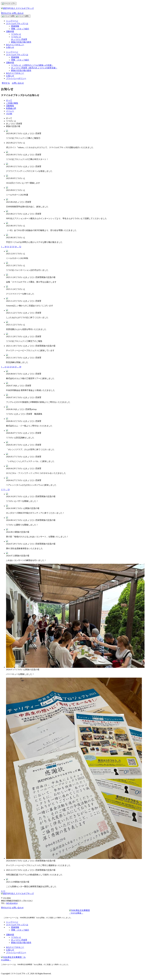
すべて (9, 100)
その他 (9, 114)
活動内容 (10, 31)
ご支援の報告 (12, 103)
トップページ (12, 21)
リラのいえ (16, 34)
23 (11, 367)
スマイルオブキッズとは (17, 23)
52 (20, 247)
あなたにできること (15, 45)
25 (16, 367)
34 (16, 247)
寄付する (6, 83)
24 (13, 367)
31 (8, 247)
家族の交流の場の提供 (21, 42)
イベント (10, 111)
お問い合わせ (18, 13)
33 (13, 247)
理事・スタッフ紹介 (20, 29)
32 (11, 247)
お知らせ (10, 47)
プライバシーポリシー (16, 78)
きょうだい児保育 (34, 68)
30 (6, 247)
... (3, 247)
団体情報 (15, 26)
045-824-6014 (11, 903)
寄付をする (6, 13)
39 (20, 367)
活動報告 (10, 106)
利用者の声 (11, 108)
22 (8, 367)
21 (6, 367)
